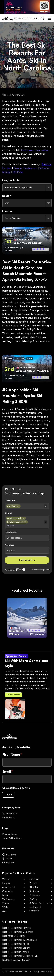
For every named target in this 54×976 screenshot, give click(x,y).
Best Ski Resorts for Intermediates (19, 939)
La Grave (34, 879)
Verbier (6, 879)
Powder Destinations (25, 168)
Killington (34, 887)
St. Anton (34, 891)
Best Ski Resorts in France (15, 951)
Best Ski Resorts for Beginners (17, 931)
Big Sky (33, 899)
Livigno (6, 883)
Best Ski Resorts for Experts (16, 947)
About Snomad (9, 813)
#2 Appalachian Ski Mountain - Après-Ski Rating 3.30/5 (22, 395)
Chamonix (7, 891)
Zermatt (33, 883)
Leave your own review (34, 149)
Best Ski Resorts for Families (16, 927)
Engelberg (34, 895)
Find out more (13, 694)
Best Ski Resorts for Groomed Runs (20, 955)
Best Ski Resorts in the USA (16, 959)
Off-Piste (18, 171)
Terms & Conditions (12, 838)
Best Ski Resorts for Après (15, 943)
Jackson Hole (9, 887)
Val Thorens (8, 899)
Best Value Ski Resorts (13, 935)
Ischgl (5, 895)
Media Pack (8, 817)
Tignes (5, 903)
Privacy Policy (9, 834)
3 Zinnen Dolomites (39, 903)
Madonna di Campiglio (35, 909)
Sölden (5, 907)
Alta (4, 911)
